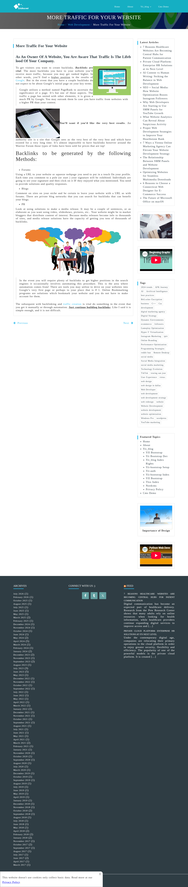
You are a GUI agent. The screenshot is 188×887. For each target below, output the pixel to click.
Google (20, 80)
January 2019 (20, 800)
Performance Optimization (154, 344)
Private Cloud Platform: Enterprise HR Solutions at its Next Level (157, 65)
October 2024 (20, 631)
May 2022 (18, 699)
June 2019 (18, 790)
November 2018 (21, 807)
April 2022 (19, 702)
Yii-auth (151, 470)
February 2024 (21, 648)
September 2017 (21, 848)
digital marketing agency (153, 312)
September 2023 (21, 661)
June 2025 (18, 611)
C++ (154, 303)
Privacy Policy (154, 489)
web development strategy (153, 398)
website (160, 402)
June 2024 (18, 634)
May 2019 (18, 794)
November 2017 (21, 841)
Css (160, 303)
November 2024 (21, 627)
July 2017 (18, 855)
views (162, 377)
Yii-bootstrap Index (157, 474)
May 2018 (18, 827)
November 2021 (21, 716)
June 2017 (18, 858)
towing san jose (158, 373)
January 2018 (20, 838)
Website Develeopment (152, 406)
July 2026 (18, 594)
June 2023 (18, 672)
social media (147, 357)
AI (142, 291)
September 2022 (21, 688)
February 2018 (21, 834)
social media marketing (152, 365)
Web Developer (148, 390)
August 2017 (20, 851)
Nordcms (151, 485)
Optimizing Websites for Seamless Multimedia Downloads (157, 176)
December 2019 (21, 773)
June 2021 (18, 733)
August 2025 (20, 604)
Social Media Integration (153, 361)
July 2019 (18, 787)
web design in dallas (151, 385)
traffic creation (72, 303)
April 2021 (19, 739)
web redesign (147, 402)
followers (159, 324)
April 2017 (19, 861)
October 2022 (20, 685)
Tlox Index (152, 481)
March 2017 (19, 865)
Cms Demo (163, 7)
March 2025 (19, 617)
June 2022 (18, 695)
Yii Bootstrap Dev (157, 456)
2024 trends (146, 287)
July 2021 (18, 729)
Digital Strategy (149, 316)
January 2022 (20, 709)
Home (117, 7)
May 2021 (18, 736)
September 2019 (21, 780)
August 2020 (20, 763)
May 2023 (18, 675)
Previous (22, 323)
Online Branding (149, 340)
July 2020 (18, 766)
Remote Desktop (161, 353)
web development (149, 394)
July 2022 (18, 692)
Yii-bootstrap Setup (157, 467)
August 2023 (20, 665)
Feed (130, 585)
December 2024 (21, 624)
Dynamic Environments (152, 320)
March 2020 (19, 770)
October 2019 (20, 777)
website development (151, 410)
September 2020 (21, 760)
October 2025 (20, 600)
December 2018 (21, 804)
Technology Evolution (151, 369)
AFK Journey (161, 287)
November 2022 (21, 682)
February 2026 (21, 597)
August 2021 (20, 726)
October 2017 (20, 844)
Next (126, 323)
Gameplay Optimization (152, 328)
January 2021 (20, 749)
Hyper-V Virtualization (152, 332)
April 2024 (19, 641)
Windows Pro (147, 418)
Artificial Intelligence (157, 291)
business (145, 303)
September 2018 (21, 814)
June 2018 (18, 824)
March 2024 (19, 644)
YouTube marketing (150, 422)
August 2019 (20, 783)
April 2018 (19, 831)
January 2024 (20, 651)
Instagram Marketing (151, 336)
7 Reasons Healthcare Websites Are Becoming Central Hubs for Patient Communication (149, 597)
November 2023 (21, 658)
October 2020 (20, 756)
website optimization (151, 414)
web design (146, 381)
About (130, 7)
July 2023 (18, 668)
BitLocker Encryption (151, 299)
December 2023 (21, 655)
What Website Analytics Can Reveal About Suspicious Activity (157, 120)
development (147, 308)
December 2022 (21, 678)
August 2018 (20, 817)
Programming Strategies (152, 349)
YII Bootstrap (154, 452)
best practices (147, 295)
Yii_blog (145, 7)
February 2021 (21, 746)
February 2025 (21, 621)
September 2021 (21, 722)
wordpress (161, 418)
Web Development (79, 24)
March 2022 (19, 705)
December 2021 (21, 712)
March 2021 (19, 743)
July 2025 (18, 607)
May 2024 (18, 638)
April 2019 (19, 797)
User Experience (149, 377)
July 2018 (18, 821)
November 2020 (21, 753)
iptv (166, 336)
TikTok (144, 373)
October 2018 (20, 810)
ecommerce (146, 324)
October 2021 (20, 719)
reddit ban (146, 353)
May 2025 (18, 614)
